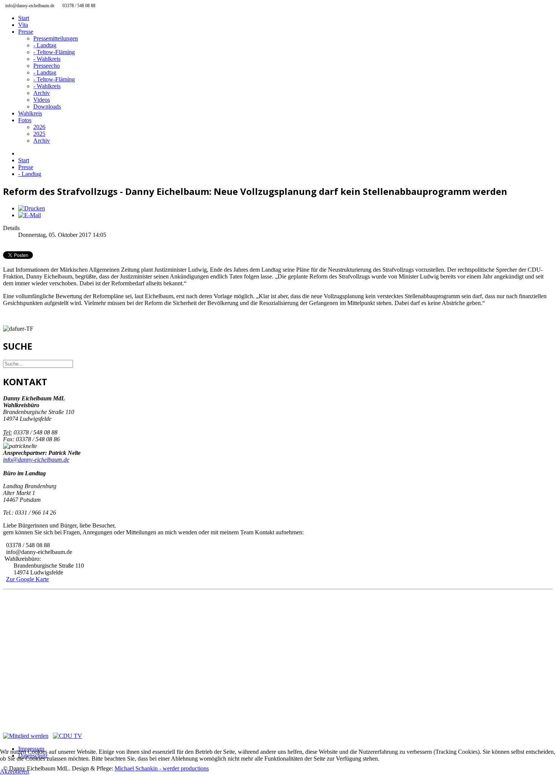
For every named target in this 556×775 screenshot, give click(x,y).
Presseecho (46, 65)
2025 (39, 134)
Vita (23, 25)
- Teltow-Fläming (54, 52)
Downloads (47, 106)
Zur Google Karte (27, 579)
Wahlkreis (30, 113)
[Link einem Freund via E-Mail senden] (29, 215)
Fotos (24, 120)
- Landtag (44, 45)
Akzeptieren (14, 771)
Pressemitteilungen (55, 38)
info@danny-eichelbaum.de (36, 459)
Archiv (41, 93)
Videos (41, 99)
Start (23, 18)
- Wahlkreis (47, 59)
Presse (25, 31)
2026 (39, 127)
